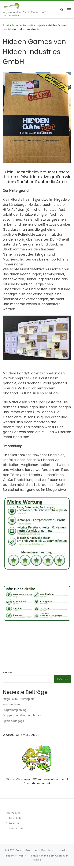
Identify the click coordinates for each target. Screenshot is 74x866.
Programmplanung (15, 710)
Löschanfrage (14, 828)
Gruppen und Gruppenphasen (22, 715)
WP (26, 855)
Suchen (8, 672)
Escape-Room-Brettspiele (28, 25)
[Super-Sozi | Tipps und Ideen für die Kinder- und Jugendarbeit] (11, 5)
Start (6, 25)
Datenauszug (14, 823)
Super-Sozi (23, 850)
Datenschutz (13, 818)
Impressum (13, 813)
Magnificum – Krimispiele (19, 699)
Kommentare (11, 704)
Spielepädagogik (13, 721)
